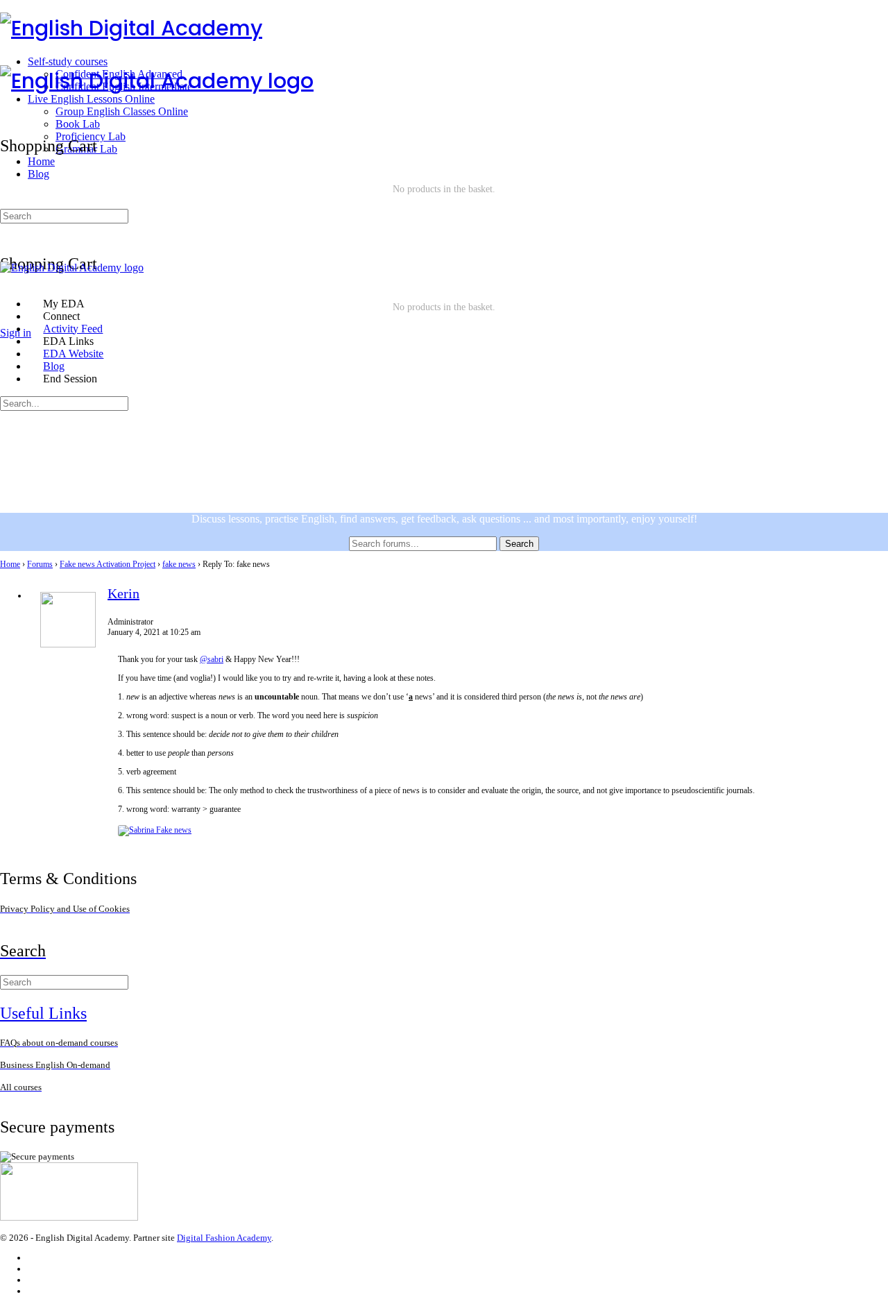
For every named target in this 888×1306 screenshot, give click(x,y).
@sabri (211, 659)
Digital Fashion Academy (224, 1237)
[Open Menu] (7, 59)
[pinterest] (34, 1291)
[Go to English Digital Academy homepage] (131, 28)
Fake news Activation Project (107, 564)
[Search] (7, 103)
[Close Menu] (7, 280)
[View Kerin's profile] (68, 645)
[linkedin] (34, 1280)
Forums (40, 564)
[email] (34, 1258)
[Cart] (444, 234)
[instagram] (34, 1269)
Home (10, 564)
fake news (179, 564)
